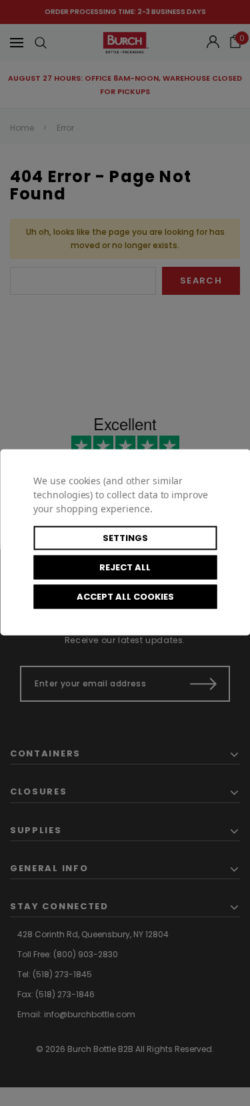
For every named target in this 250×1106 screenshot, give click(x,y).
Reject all (125, 566)
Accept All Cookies (125, 596)
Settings (125, 537)
